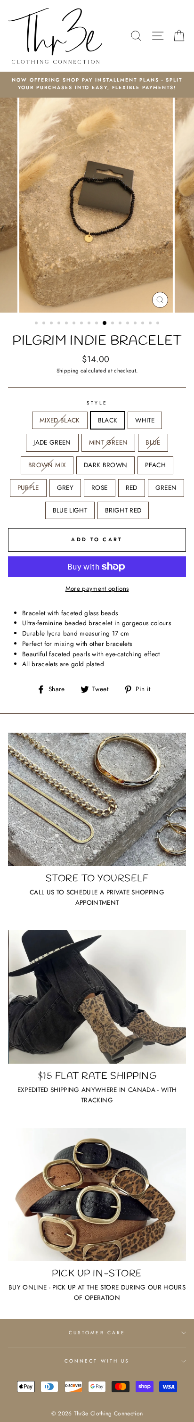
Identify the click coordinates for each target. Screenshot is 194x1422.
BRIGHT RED (123, 510)
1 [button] (37, 324)
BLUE (153, 442)
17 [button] (158, 324)
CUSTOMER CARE (97, 1332)
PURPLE (28, 487)
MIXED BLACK (60, 420)
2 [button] (44, 324)
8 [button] (90, 324)
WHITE (144, 420)
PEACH (155, 465)
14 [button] (136, 324)
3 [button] (52, 324)
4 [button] (59, 324)
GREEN (166, 487)
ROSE (99, 487)
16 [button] (151, 324)
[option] (97, 84)
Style (97, 402)
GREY (65, 487)
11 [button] (113, 324)
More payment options (97, 588)
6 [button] (75, 324)
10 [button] (105, 323)
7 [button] (82, 324)
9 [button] (97, 324)
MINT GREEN (108, 442)
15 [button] (143, 324)
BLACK (108, 420)
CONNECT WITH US (97, 1360)
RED (131, 487)
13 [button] (128, 324)
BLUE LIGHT (70, 510)
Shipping (68, 370)
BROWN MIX (47, 465)
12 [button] (121, 324)
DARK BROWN (105, 465)
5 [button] (67, 324)
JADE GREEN (52, 442)
